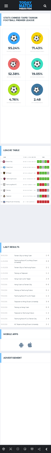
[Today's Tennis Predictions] (17, 448)
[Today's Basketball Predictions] (24, 448)
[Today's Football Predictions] (3, 448)
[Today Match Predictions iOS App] (30, 346)
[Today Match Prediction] (25, 5)
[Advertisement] (25, 123)
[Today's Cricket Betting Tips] (10, 448)
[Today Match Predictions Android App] (21, 346)
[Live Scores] (32, 448)
